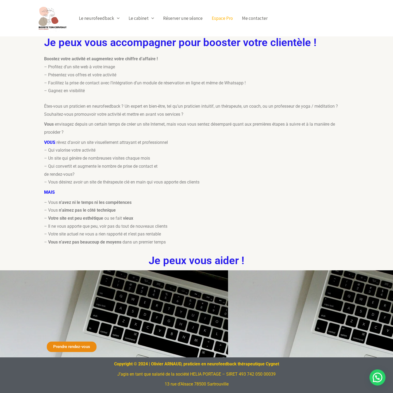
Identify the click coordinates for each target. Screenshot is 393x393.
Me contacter (255, 18)
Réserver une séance (183, 18)
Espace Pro (222, 18)
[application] (117, 18)
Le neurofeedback (96, 18)
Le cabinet (139, 18)
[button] (377, 377)
